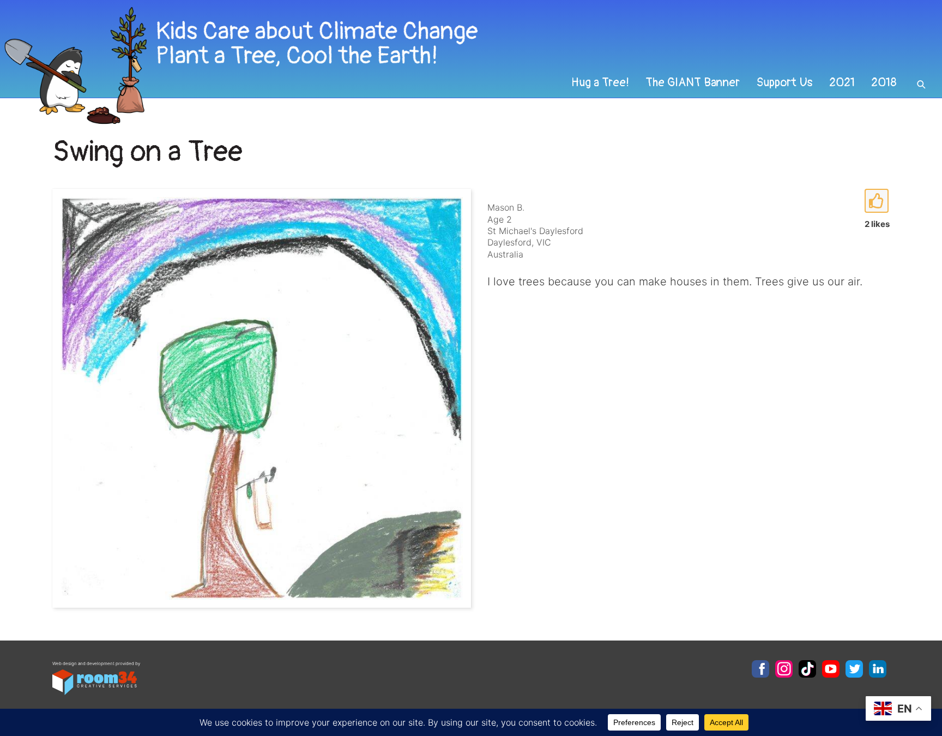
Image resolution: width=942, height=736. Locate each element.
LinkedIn (877, 669)
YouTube (831, 669)
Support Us (784, 82)
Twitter (854, 669)
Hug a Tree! (600, 82)
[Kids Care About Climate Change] (381, 65)
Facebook (760, 669)
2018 (884, 82)
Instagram (784, 669)
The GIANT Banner (692, 82)
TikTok (807, 669)
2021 (842, 82)
